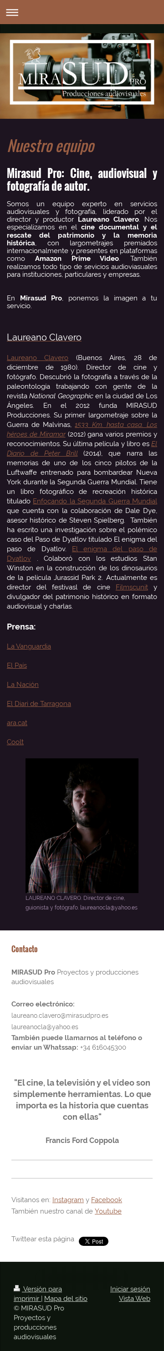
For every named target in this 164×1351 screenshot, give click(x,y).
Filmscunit (132, 587)
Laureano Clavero (37, 358)
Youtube (108, 1211)
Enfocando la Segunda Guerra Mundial (95, 501)
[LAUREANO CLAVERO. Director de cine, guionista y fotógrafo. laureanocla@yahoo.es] (82, 825)
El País (17, 665)
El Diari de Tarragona (39, 704)
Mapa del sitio (65, 1299)
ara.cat (17, 723)
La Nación (23, 685)
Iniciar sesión (130, 1289)
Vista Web (134, 1299)
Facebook (106, 1200)
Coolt (15, 742)
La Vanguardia (29, 646)
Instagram (68, 1200)
